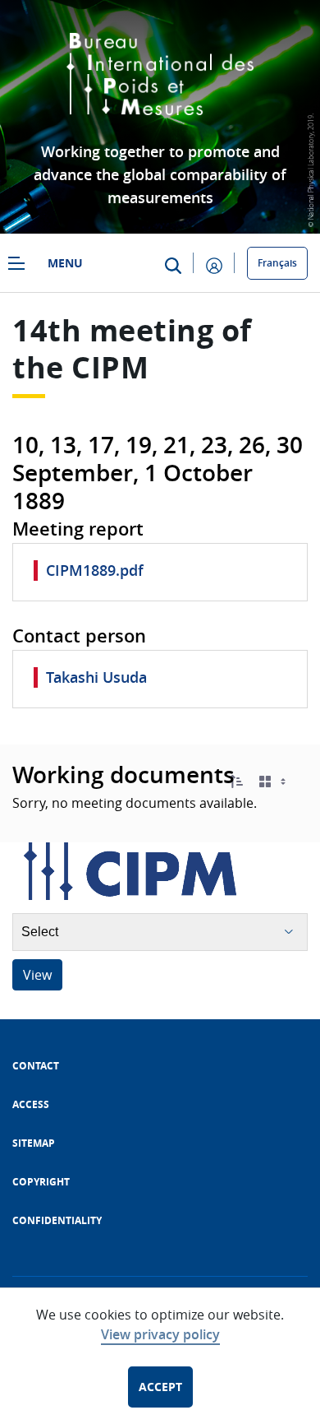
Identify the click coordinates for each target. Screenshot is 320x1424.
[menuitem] (35, 1066)
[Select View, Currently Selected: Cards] (274, 782)
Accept (160, 1386)
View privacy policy (160, 1334)
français (277, 263)
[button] (236, 781)
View (37, 975)
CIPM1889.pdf (95, 570)
